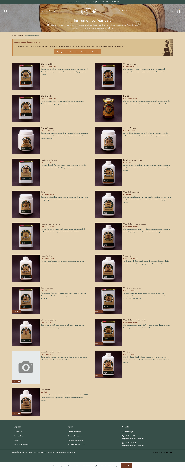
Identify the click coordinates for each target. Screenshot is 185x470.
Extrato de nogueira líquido (133, 160)
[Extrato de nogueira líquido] (108, 172)
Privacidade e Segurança (76, 444)
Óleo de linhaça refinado (133, 191)
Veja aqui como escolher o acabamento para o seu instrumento (77, 52)
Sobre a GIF (18, 432)
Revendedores (142, 11)
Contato (16, 440)
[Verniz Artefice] (26, 268)
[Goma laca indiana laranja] (26, 367)
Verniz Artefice (46, 255)
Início (14, 36)
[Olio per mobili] (26, 76)
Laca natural (45, 389)
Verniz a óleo (128, 255)
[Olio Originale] (26, 108)
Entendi (126, 466)
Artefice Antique (129, 128)
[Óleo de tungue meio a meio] (108, 332)
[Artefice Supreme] (26, 140)
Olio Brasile (127, 351)
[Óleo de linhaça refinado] (108, 204)
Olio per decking (129, 64)
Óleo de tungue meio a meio (134, 319)
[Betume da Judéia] (26, 300)
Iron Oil (126, 96)
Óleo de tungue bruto (49, 319)
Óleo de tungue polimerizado (134, 223)
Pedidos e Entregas (74, 432)
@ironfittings (129, 432)
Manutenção (52, 11)
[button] (5, 11)
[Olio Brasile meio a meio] (108, 300)
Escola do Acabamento (126, 11)
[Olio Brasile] (108, 364)
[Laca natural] (26, 402)
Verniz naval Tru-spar (49, 160)
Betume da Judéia (47, 287)
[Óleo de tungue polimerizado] (108, 236)
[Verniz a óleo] (108, 268)
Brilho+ (43, 191)
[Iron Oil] (108, 108)
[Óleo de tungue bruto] (26, 332)
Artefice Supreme (47, 128)
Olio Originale (46, 96)
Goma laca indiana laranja (51, 351)
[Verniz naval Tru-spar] (26, 172)
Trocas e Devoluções (75, 436)
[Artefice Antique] (108, 140)
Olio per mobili (47, 64)
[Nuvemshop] (163, 452)
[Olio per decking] (108, 76)
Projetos (42, 11)
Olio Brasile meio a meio (133, 287)
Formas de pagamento (75, 440)
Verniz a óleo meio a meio (51, 223)
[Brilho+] (26, 204)
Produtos (34, 11)
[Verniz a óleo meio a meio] (26, 236)
